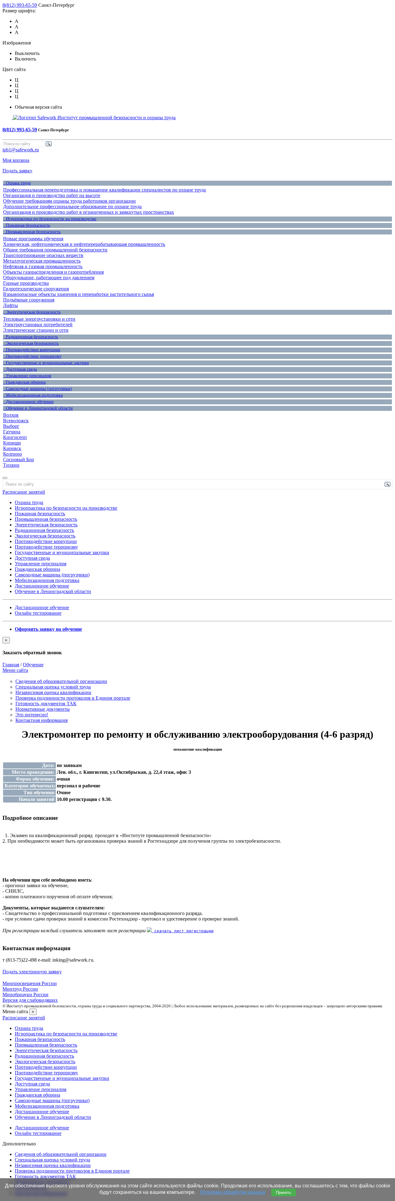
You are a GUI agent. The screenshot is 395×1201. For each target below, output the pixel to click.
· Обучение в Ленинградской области (38, 408)
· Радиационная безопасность (30, 337)
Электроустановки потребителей (38, 324)
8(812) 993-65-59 (19, 5)
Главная (10, 664)
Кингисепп (15, 437)
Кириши (12, 442)
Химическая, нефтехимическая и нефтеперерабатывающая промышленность (84, 244)
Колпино (12, 454)
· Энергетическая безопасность (31, 312)
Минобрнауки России (25, 994)
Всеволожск (16, 420)
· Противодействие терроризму (32, 356)
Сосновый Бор (18, 459)
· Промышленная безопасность (31, 232)
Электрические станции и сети (36, 330)
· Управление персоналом (27, 375)
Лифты (10, 305)
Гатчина (11, 431)
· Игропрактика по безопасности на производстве (49, 219)
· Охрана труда (17, 183)
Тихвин (11, 465)
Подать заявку (17, 170)
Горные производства (26, 283)
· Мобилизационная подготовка (33, 395)
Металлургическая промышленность (42, 260)
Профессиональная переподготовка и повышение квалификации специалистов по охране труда (104, 189)
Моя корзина (15, 160)
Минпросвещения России (29, 983)
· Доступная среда (20, 369)
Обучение (33, 664)
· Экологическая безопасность (31, 343)
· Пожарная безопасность (26, 225)
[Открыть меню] (4, 478)
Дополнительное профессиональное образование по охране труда (72, 206)
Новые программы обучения (33, 238)
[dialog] (197, 646)
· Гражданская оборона (24, 382)
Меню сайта (15, 670)
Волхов (11, 415)
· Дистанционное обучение (28, 401)
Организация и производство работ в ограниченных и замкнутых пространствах (88, 212)
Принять (283, 1192)
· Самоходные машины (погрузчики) (37, 388)
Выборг (11, 426)
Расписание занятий (23, 492)
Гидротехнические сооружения (36, 288)
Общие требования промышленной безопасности (55, 249)
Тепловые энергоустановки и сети (39, 319)
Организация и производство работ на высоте (51, 195)
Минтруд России (20, 989)
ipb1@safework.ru (20, 149)
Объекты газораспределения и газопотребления (53, 272)
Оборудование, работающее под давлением (48, 277)
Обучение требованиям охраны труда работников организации (69, 201)
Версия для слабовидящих (30, 1000)
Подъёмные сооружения (28, 299)
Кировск (12, 448)
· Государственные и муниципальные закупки (46, 362)
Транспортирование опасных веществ (43, 255)
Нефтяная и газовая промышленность (42, 266)
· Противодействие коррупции (31, 350)
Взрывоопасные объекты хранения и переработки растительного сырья (78, 294)
